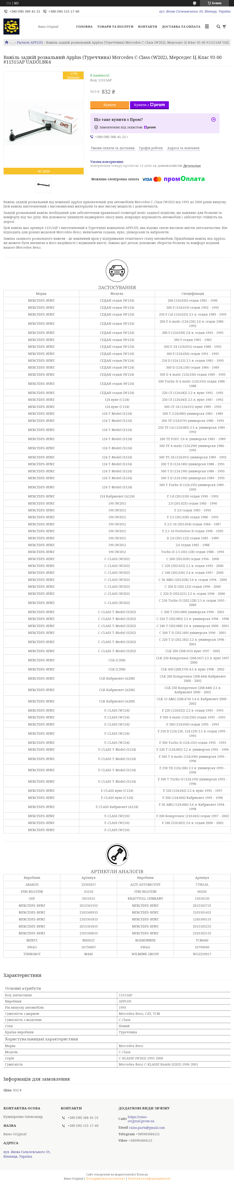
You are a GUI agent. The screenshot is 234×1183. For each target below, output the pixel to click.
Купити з (141, 105)
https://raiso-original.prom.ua (141, 1119)
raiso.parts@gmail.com (147, 1128)
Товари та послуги (115, 26)
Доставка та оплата (181, 26)
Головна (84, 26)
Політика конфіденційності (149, 1178)
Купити (110, 105)
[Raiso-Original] (19, 27)
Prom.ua (142, 1174)
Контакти (147, 26)
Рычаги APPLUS (30, 42)
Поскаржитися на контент (105, 1178)
